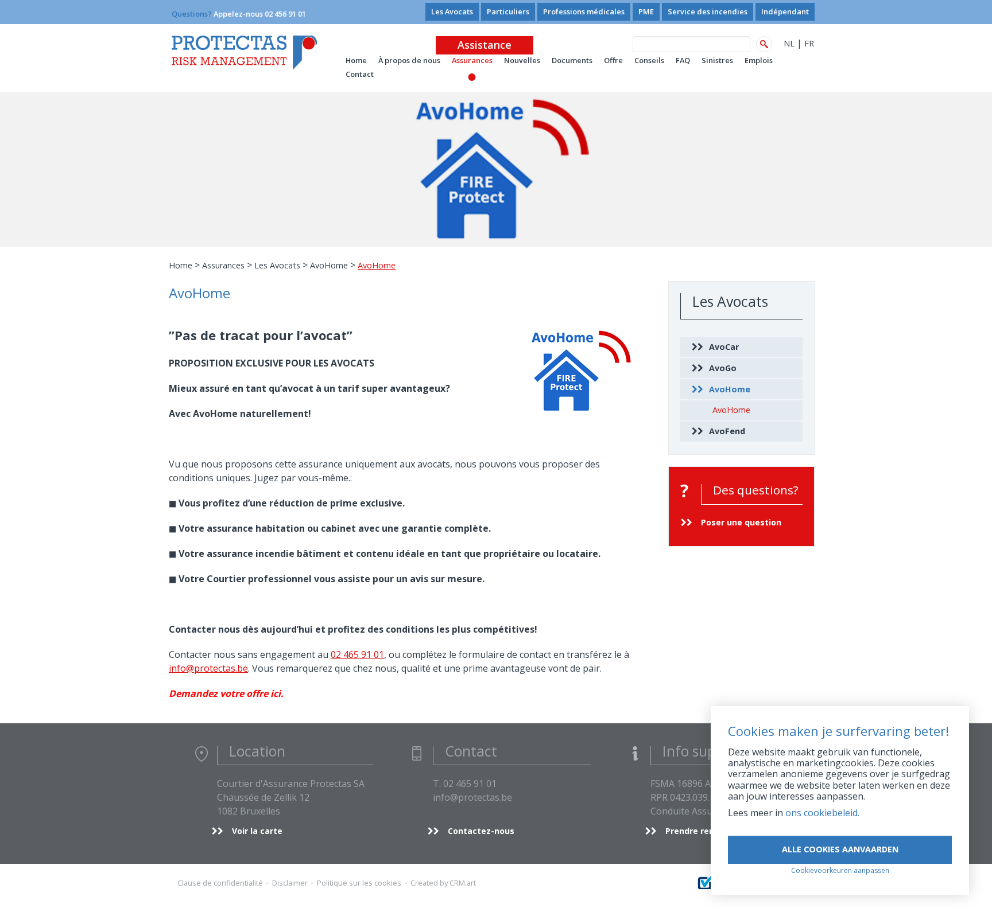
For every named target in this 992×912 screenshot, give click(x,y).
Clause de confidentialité (220, 883)
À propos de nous (409, 60)
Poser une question (741, 522)
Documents (572, 60)
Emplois (759, 60)
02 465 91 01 (357, 654)
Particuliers (508, 11)
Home (180, 265)
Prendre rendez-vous (708, 830)
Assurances (472, 60)
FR (809, 43)
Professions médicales (584, 11)
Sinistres (717, 60)
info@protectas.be (208, 668)
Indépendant (785, 11)
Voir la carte (257, 830)
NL (789, 43)
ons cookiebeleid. (822, 812)
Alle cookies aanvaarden (840, 849)
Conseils (649, 60)
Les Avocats (452, 11)
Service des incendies (707, 11)
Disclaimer (290, 883)
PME (646, 11)
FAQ (683, 60)
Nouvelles (522, 60)
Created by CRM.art (443, 883)
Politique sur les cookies (359, 883)
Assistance (485, 45)
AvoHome (329, 265)
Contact (360, 74)
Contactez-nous (481, 830)
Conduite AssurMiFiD (695, 811)
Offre (613, 60)
